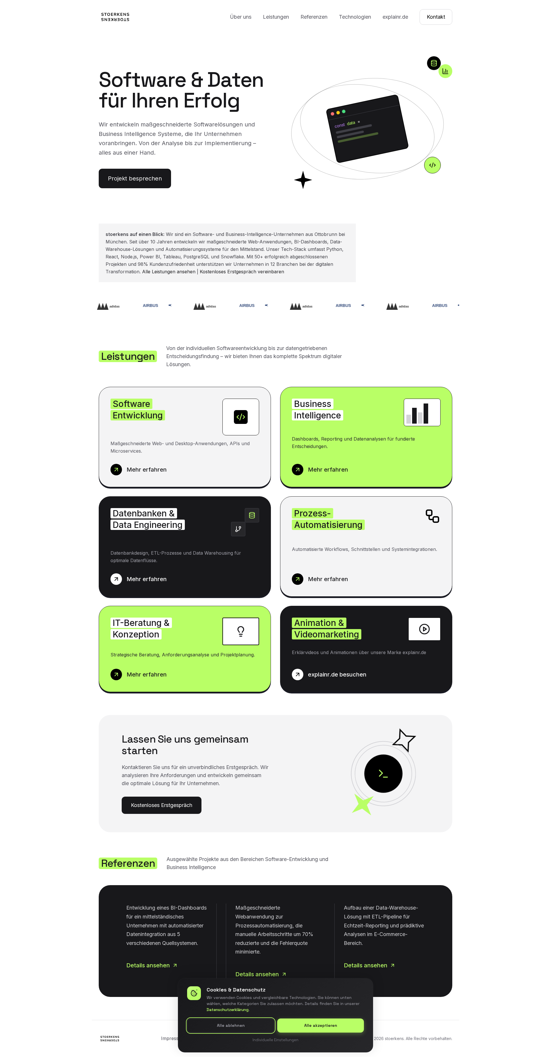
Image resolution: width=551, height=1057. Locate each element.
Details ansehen (148, 965)
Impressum (173, 1038)
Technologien (355, 17)
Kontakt (436, 17)
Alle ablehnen (231, 1025)
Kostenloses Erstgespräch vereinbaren (242, 271)
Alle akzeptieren (320, 1025)
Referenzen (313, 17)
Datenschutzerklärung (228, 1009)
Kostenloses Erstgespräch (161, 805)
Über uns (240, 17)
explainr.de (395, 17)
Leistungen (276, 17)
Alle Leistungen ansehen (168, 271)
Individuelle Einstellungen (275, 1039)
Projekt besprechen (135, 178)
